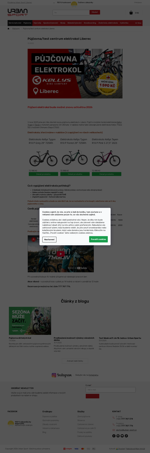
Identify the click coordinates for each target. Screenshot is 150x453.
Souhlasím (98, 239)
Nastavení (49, 239)
